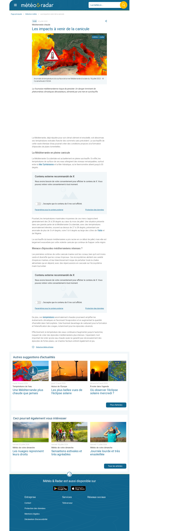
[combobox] (106, 5)
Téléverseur (67, 503)
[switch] (38, 203)
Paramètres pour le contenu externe (49, 210)
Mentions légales (32, 514)
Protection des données (94, 210)
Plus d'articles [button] (116, 405)
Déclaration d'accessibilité (35, 519)
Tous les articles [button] (115, 466)
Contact (27, 503)
